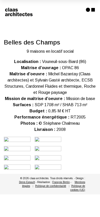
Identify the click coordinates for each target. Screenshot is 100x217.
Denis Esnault (27, 182)
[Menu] (90, 10)
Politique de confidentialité (50, 186)
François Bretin (61, 182)
